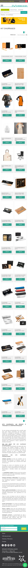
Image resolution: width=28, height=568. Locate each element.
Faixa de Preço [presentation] (13, 9)
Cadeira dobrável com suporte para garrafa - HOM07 (19, 166)
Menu (2, 5)
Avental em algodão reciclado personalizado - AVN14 (20, 139)
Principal (3, 14)
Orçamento (23, 1)
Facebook (3, 545)
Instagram (8, 545)
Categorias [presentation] (20, 9)
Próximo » (26, 32)
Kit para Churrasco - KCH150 (20, 56)
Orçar (7, 60)
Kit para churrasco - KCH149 (7, 56)
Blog (14, 545)
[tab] (5, 10)
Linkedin (6, 545)
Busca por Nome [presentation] (5, 9)
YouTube (11, 545)
